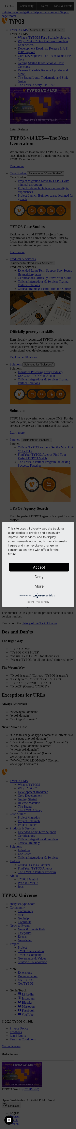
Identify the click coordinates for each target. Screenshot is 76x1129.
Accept (39, 567)
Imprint (30, 602)
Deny (39, 577)
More (39, 586)
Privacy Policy (42, 602)
